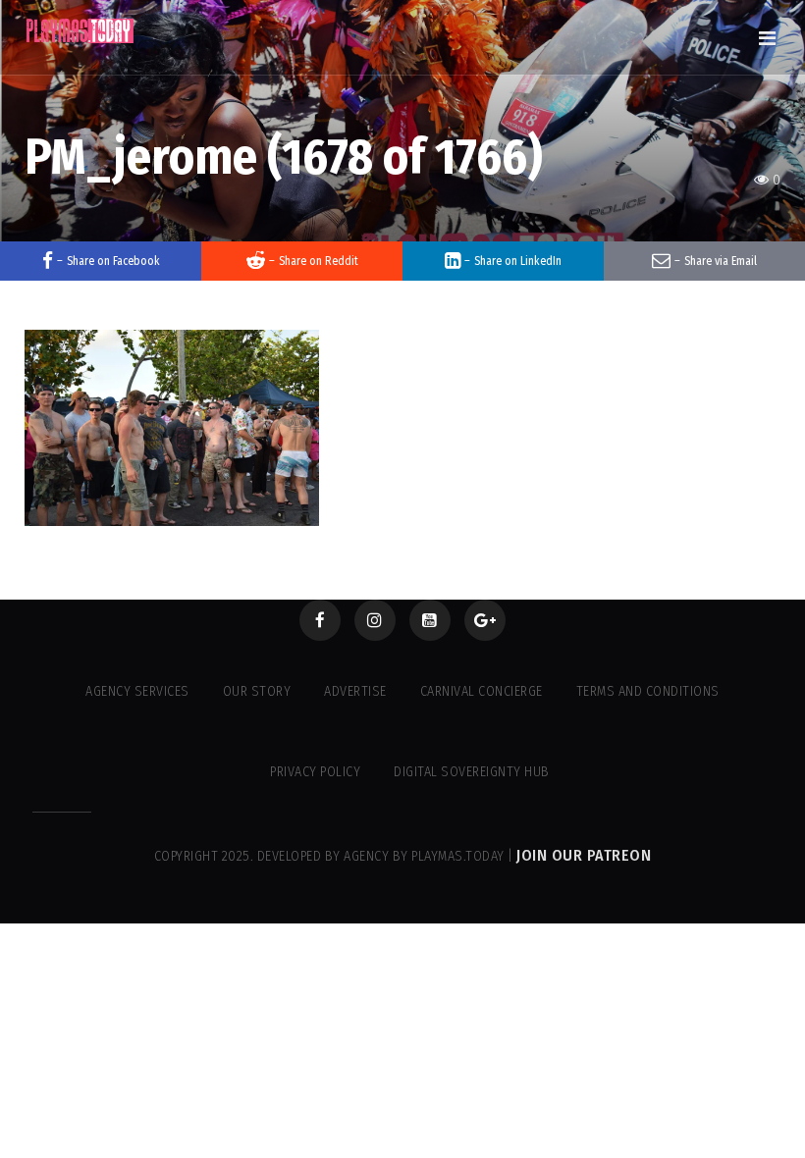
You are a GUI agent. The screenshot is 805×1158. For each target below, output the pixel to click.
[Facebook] (320, 620)
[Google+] (485, 620)
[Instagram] (375, 620)
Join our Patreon (583, 855)
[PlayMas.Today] (80, 31)
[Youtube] (430, 620)
